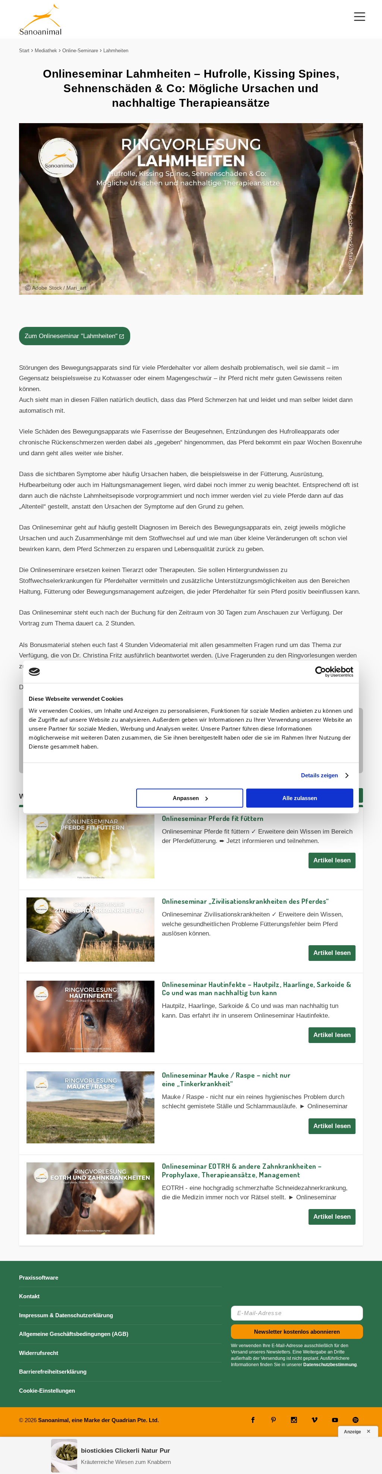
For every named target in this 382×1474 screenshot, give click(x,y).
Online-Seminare (80, 50)
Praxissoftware (38, 1277)
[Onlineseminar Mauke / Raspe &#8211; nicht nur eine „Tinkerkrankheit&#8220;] (90, 1107)
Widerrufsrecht (38, 1353)
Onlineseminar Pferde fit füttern (213, 818)
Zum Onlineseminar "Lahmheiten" (71, 336)
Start (24, 50)
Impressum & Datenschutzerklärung (66, 1315)
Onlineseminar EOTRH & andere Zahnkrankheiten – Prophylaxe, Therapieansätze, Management (242, 1170)
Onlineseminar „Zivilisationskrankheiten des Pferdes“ (245, 901)
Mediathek (46, 50)
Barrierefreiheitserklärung (53, 1371)
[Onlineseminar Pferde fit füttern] (90, 846)
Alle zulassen (299, 798)
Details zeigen (319, 775)
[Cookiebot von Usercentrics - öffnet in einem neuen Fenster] (320, 671)
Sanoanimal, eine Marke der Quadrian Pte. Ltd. (98, 1420)
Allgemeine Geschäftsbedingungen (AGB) (73, 1334)
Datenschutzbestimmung (330, 1364)
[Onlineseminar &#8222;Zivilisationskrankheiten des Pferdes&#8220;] (90, 929)
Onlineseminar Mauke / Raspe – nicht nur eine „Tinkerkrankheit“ (226, 1079)
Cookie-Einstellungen (47, 1390)
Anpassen (186, 798)
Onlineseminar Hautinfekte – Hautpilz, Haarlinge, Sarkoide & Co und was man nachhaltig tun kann (256, 988)
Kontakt (29, 1296)
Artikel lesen (332, 860)
